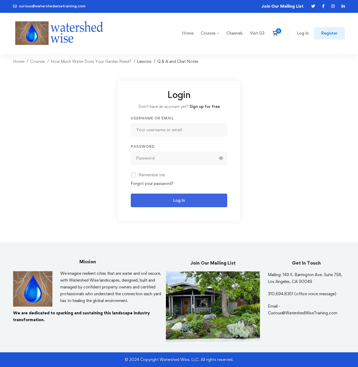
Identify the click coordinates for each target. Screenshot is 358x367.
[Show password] (221, 158)
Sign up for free (204, 106)
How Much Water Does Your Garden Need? (91, 61)
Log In (179, 200)
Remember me (151, 174)
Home (18, 61)
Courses (37, 61)
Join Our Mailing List (282, 6)
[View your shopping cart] (277, 33)
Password (143, 146)
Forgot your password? (152, 183)
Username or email (152, 118)
